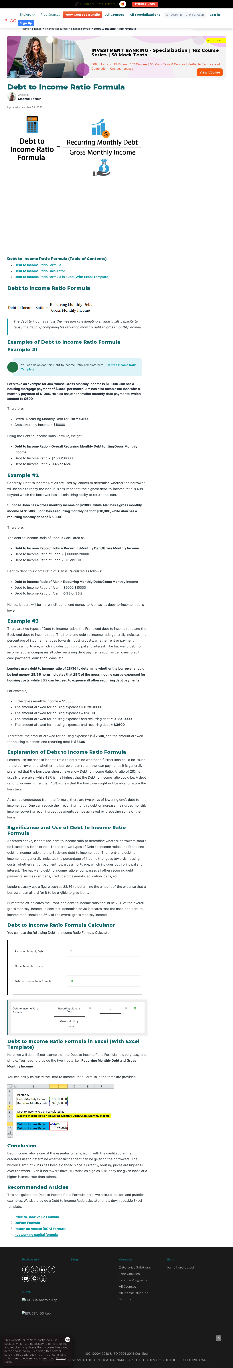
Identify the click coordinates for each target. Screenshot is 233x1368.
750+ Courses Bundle (82, 14)
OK (68, 1339)
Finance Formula (80, 28)
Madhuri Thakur (29, 99)
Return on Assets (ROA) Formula (40, 1229)
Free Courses (50, 14)
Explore (25, 14)
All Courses (114, 14)
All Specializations (145, 14)
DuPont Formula (27, 1223)
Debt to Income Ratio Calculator (40, 271)
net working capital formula (36, 1234)
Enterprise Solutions (135, 1267)
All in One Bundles (133, 1293)
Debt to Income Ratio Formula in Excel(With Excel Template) (62, 277)
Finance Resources (56, 28)
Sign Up (26, 23)
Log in (215, 15)
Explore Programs (133, 1280)
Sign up (125, 1299)
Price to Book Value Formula (37, 1217)
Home (25, 28)
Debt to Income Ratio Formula (38, 265)
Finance (37, 28)
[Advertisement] (190, 137)
